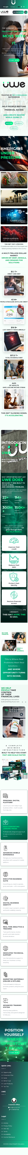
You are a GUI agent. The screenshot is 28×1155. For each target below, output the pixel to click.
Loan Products (8, 1083)
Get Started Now (18, 12)
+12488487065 (14, 1109)
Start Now (14, 60)
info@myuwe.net (15, 1107)
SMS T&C (6, 1128)
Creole (14, 128)
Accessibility (7, 1134)
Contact (13, 6)
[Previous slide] (22, 702)
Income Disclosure (9, 1137)
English (9, 123)
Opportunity (7, 1072)
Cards (5, 1078)
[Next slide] (25, 702)
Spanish (19, 123)
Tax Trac (6, 1086)
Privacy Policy (7, 1126)
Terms (5, 1131)
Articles (5, 1123)
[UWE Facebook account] (21, 6)
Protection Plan (8, 1075)
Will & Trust (7, 1081)
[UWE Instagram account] (23, 6)
